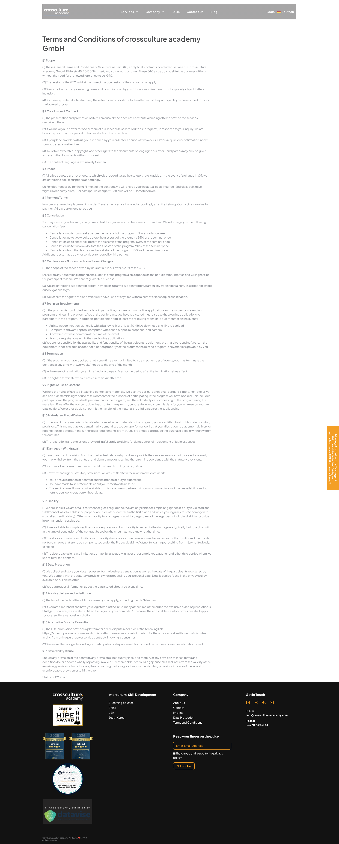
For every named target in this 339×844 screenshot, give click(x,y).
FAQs (176, 12)
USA (111, 712)
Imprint (178, 712)
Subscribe (184, 766)
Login (270, 12)
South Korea (116, 717)
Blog (213, 12)
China (112, 707)
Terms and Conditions (187, 722)
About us (179, 703)
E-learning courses (120, 703)
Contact (178, 707)
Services (127, 12)
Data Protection (183, 717)
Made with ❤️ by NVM (78, 838)
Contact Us (195, 12)
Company (153, 12)
